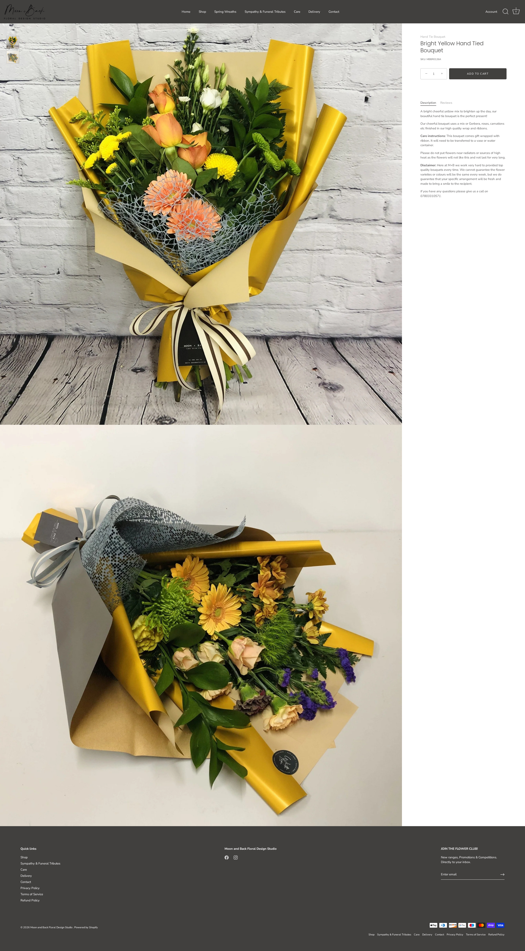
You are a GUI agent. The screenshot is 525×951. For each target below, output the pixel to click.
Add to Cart (478, 74)
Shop (202, 12)
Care (297, 12)
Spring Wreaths (225, 12)
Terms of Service (32, 894)
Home (186, 12)
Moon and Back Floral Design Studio (51, 927)
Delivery (314, 12)
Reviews (446, 103)
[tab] (430, 102)
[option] (12, 43)
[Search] (505, 11)
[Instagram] (236, 857)
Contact (334, 12)
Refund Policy (30, 900)
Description (428, 103)
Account (491, 12)
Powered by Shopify (86, 927)
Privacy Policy (30, 888)
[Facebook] (227, 857)
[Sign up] (502, 874)
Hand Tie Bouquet (432, 37)
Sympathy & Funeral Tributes (265, 12)
